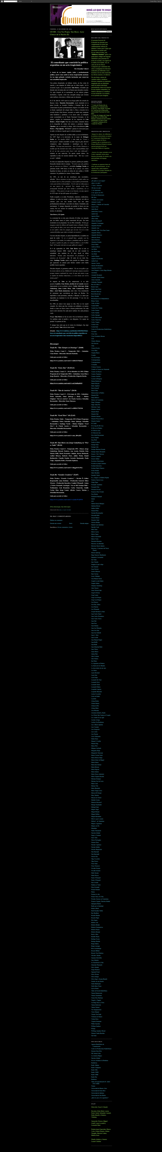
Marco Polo (94, 746)
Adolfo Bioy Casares (96, 211)
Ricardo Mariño (95, 915)
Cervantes (94, 331)
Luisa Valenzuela (95, 736)
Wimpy (93, 1028)
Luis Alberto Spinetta (97, 725)
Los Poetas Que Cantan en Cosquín (100, 715)
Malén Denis (94, 739)
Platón (93, 892)
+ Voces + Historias (96, 185)
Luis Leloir (94, 732)
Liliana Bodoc (95, 701)
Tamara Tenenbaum (96, 995)
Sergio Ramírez (95, 969)
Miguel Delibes (95, 814)
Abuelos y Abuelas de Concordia (100, 204)
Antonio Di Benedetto (97, 265)
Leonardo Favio (95, 682)
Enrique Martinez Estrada (98, 449)
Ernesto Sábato (95, 459)
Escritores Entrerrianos (97, 461)
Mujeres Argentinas (96, 823)
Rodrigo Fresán (95, 939)
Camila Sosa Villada (96, 308)
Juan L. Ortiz (94, 635)
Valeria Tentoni (95, 1007)
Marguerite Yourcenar (97, 753)
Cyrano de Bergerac (96, 379)
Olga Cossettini (95, 859)
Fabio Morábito (95, 473)
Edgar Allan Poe (95, 404)
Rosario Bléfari (95, 951)
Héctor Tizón (94, 539)
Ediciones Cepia (95, 407)
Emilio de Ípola (95, 442)
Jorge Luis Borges (96, 597)
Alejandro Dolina (95, 233)
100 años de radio (96, 188)
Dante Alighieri (95, 386)
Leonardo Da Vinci (96, 680)
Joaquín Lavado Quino (97, 581)
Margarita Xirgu (95, 750)
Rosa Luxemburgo (96, 948)
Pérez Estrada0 (95, 887)
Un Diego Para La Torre (97, 1002)
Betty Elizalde (95, 296)
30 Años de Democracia (97, 195)
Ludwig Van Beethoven (97, 722)
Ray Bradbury (95, 913)
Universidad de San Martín (98, 1095)
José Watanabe (95, 609)
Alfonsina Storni (95, 237)
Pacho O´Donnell (95, 880)
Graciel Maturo (95, 518)
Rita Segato (94, 920)
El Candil (93, 423)
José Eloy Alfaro (95, 604)
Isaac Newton (95, 569)
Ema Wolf (94, 440)
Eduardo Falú (94, 414)
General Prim (94, 510)
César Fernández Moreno (98, 336)
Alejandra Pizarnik (96, 225)
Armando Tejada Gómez (97, 277)
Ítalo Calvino (94, 574)
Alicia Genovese (95, 240)
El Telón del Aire (96, 433)
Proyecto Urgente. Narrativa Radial (100, 901)
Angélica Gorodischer (97, 258)
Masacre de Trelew (96, 798)
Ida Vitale (94, 560)
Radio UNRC (95, 1074)
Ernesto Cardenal (96, 456)
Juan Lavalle (94, 637)
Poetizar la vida (95, 894)
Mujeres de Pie (95, 826)
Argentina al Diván (96, 268)
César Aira (94, 334)
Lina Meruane (95, 710)
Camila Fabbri (95, 306)
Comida (93, 355)
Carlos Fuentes (95, 310)
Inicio (70, 523)
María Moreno (95, 767)
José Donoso (94, 602)
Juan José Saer (95, 630)
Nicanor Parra (95, 842)
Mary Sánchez (95, 795)
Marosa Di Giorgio (96, 793)
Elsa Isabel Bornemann (97, 435)
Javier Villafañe (95, 576)
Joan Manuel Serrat (96, 578)
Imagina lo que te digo (97, 564)
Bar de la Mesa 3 (95, 284)
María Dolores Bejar (96, 757)
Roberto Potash (95, 929)
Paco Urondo (94, 882)
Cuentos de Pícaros (96, 372)
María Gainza (95, 762)
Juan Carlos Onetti (96, 614)
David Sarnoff (95, 388)
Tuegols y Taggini (96, 1000)
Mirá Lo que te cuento (97, 819)
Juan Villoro (94, 649)
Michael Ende (95, 807)
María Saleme (95, 772)
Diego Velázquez (95, 402)
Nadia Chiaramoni (96, 830)
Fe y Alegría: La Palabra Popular (100, 477)
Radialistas (94, 1063)
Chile (92, 346)
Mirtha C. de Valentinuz (97, 821)
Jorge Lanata (94, 595)
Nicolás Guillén (95, 847)
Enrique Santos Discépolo (98, 452)
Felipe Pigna (94, 482)
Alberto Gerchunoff (96, 221)
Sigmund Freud (95, 972)
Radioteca (94, 1079)
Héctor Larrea (95, 532)
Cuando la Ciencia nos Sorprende (100, 369)
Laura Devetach (95, 673)
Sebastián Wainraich (96, 965)
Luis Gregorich (95, 729)
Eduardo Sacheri (95, 421)
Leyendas (93, 699)
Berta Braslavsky (96, 294)
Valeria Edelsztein (96, 1005)
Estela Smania (95, 470)
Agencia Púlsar (95, 216)
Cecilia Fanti (94, 327)
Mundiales (94, 828)
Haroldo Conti (95, 527)
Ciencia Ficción (95, 348)
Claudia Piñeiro (95, 353)
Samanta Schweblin (96, 958)
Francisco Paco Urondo (97, 492)
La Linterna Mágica (96, 1056)
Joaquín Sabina (95, 583)
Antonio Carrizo (95, 263)
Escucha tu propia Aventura (98, 463)
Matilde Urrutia (95, 800)
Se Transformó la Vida (97, 962)
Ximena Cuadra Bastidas (98, 1033)
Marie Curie (94, 783)
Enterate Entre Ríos (96, 1051)
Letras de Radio (95, 696)
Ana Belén (94, 249)
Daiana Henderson (96, 381)
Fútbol (93, 499)
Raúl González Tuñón (97, 911)
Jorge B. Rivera (95, 593)
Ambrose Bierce (95, 247)
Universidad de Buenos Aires (99, 1088)
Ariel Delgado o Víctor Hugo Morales (101, 270)
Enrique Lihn (94, 447)
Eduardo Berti (95, 412)
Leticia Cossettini (96, 694)
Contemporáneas (95, 360)
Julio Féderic (94, 659)
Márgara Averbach (96, 748)
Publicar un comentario (56, 520)
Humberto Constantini (97, 557)
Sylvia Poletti (95, 988)
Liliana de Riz (95, 706)
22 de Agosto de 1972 (97, 193)
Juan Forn (94, 623)
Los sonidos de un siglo (97, 717)
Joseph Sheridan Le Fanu (98, 611)
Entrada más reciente (55, 523)
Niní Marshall (95, 852)
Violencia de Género (96, 1017)
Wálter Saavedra (95, 1024)
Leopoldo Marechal (96, 691)
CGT (92, 339)
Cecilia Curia (94, 324)
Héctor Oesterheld (96, 536)
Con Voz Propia (95, 357)
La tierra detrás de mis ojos (98, 668)
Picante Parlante (95, 889)
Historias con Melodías (97, 543)
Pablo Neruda (95, 873)
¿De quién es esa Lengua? (98, 181)
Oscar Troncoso (95, 866)
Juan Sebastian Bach (96, 647)
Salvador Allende (95, 955)
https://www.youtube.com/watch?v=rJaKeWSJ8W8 (66, 499)
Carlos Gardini (95, 313)
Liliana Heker (95, 708)
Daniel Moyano (95, 383)
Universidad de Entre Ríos (98, 1091)
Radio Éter (94, 1077)
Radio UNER (95, 1072)
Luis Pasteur (94, 734)
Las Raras (94, 670)
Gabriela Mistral (95, 506)
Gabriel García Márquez (97, 503)
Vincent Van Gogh (96, 1014)
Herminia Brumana (96, 541)
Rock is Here (94, 934)
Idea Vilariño (94, 562)
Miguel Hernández (96, 816)
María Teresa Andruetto (97, 774)
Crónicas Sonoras (96, 367)
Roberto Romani (95, 932)
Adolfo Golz (94, 214)
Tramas (93, 1086)
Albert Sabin (94, 218)
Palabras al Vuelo (96, 885)
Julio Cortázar (95, 656)
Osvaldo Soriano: (96, 870)
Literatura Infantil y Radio (98, 713)
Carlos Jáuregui (95, 315)
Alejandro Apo (95, 228)
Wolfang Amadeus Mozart (98, 1031)
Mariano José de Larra (97, 781)
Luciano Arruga (95, 720)
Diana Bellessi (95, 397)
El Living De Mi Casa (97, 426)
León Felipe (94, 677)
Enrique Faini (95, 444)
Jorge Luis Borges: (96, 600)
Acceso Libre (94, 207)
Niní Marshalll (95, 854)
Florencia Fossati (95, 489)
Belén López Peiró (96, 289)
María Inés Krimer (96, 765)
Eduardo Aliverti (95, 409)
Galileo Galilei (95, 508)
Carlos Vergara (95, 322)
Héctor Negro (95, 534)
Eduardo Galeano (95, 416)
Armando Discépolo (96, 275)
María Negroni (95, 769)
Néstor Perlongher (96, 840)
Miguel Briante (95, 812)
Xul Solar (93, 1035)
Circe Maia (94, 350)
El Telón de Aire (95, 430)
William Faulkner (96, 1026)
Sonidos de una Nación (97, 981)
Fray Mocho (94, 494)
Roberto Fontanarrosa (97, 927)
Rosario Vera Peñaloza (97, 953)
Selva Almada (95, 967)
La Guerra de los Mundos (98, 666)
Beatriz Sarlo (94, 287)
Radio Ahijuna (95, 1065)
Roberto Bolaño (95, 925)
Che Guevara (94, 343)
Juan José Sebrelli (96, 633)
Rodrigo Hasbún (95, 941)
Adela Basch (94, 209)
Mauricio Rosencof (96, 802)
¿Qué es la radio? (95, 183)
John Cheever (95, 588)
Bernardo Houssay (96, 291)
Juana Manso (94, 651)
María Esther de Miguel (97, 760)
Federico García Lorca (97, 480)
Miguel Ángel (95, 809)
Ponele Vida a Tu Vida (97, 896)
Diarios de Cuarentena (97, 400)
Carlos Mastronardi (96, 317)
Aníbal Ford (94, 261)
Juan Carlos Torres (96, 619)
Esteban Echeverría (96, 466)
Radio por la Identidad (97, 906)
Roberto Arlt (94, 922)
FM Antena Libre (96, 1053)
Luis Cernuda (95, 727)
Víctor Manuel (95, 1012)
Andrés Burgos (95, 256)
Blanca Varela (95, 301)
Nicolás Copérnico (96, 845)
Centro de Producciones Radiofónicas (101, 329)
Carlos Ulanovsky (96, 320)
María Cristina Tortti (97, 755)
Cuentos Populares (96, 374)
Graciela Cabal (95, 520)
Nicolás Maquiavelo (96, 849)
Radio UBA (94, 1070)
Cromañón (94, 364)
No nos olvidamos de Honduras (99, 1060)
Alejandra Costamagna (97, 223)
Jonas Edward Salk (96, 590)
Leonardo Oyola (95, 684)
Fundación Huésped (96, 496)
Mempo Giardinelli (96, 805)
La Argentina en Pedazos (98, 663)
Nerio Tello (94, 838)
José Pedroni (94, 607)
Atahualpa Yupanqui (96, 282)
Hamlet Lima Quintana (97, 525)
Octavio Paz (94, 856)
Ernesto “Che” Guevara (97, 454)
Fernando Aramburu (96, 485)
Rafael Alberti (95, 908)
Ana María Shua (95, 251)
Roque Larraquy (95, 946)
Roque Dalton (95, 944)
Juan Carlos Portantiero (97, 616)
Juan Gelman (94, 626)
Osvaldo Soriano (95, 868)
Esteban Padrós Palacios (97, 468)
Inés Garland (94, 567)
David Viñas (94, 390)
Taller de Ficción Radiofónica (99, 991)
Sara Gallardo (95, 960)
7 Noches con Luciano (97, 200)
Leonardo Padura (95, 687)
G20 (92, 501)
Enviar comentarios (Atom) (65, 527)
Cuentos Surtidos (96, 376)
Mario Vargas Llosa (96, 790)
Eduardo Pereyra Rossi (97, 419)
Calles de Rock (95, 303)
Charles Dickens (95, 341)
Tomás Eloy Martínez (97, 998)
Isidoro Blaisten (95, 571)
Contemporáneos (95, 362)
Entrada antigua (84, 523)
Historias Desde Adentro (98, 546)
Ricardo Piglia (95, 918)
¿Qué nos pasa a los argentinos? (99, 1098)
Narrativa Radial (95, 833)
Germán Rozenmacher (97, 513)
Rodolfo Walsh (95, 936)
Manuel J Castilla (96, 741)
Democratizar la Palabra (97, 393)
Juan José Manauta (96, 628)
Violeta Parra (94, 1019)
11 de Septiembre (96, 190)
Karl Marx (94, 661)
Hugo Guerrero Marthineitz (98, 555)
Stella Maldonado (96, 984)
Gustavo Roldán (95, 522)
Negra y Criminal (96, 835)
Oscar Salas (94, 863)
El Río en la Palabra (96, 428)
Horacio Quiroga (95, 552)
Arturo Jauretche (95, 280)
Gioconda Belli (95, 515)
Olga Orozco (94, 861)
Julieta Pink (94, 654)
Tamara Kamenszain (96, 993)
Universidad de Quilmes (97, 1093)
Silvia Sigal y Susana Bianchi (99, 979)
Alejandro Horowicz (96, 235)
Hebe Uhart (94, 529)
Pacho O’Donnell (95, 878)
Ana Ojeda (94, 254)
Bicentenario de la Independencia (100, 298)
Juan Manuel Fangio (96, 640)
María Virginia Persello (97, 776)
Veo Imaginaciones (96, 1009)
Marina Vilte (94, 786)
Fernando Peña (95, 487)
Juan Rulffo (94, 642)
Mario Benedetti (95, 788)
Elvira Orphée (95, 437)
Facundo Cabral (95, 475)
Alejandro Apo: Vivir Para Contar (100, 230)
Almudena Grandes (96, 242)
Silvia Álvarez (95, 974)
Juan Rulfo (94, 644)
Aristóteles (94, 273)
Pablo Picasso (95, 875)
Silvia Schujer (95, 977)
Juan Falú (93, 621)
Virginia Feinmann (96, 1021)
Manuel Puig (94, 743)
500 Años (93, 197)
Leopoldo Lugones (96, 689)
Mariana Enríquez (96, 779)
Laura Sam (94, 675)
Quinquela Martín (96, 904)
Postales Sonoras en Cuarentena (99, 899)
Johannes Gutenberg (96, 586)
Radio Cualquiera (96, 1067)
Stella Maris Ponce (96, 986)
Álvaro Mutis (95, 244)
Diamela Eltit (94, 395)
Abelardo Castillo (96, 202)
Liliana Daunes (95, 703)
